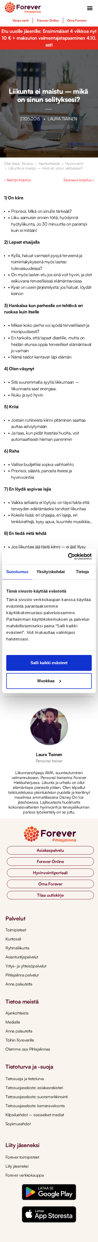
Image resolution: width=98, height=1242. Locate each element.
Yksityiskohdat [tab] (50, 571)
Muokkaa (45, 680)
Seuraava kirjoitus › (78, 179)
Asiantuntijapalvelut (21, 957)
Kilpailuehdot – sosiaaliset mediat (34, 1114)
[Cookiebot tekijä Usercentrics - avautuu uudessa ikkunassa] (69, 556)
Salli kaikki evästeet (49, 662)
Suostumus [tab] (17, 571)
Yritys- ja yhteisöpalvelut (25, 966)
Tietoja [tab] (82, 571)
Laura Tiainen (49, 754)
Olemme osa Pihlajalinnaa (27, 1049)
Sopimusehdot (18, 1123)
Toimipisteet (15, 929)
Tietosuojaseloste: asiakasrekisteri (34, 1087)
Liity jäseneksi (17, 1166)
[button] (89, 7)
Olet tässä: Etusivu (18, 163)
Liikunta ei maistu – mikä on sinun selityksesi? (45, 168)
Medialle (12, 1022)
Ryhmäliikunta (17, 948)
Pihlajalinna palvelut (22, 975)
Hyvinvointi (74, 163)
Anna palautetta (18, 984)
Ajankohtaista (49, 163)
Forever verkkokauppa (24, 1175)
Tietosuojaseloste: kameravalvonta (35, 1105)
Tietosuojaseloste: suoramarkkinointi (36, 1096)
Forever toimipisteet (22, 1157)
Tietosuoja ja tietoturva (24, 1078)
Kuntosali (13, 938)
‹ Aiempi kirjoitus (17, 179)
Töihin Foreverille (19, 1040)
